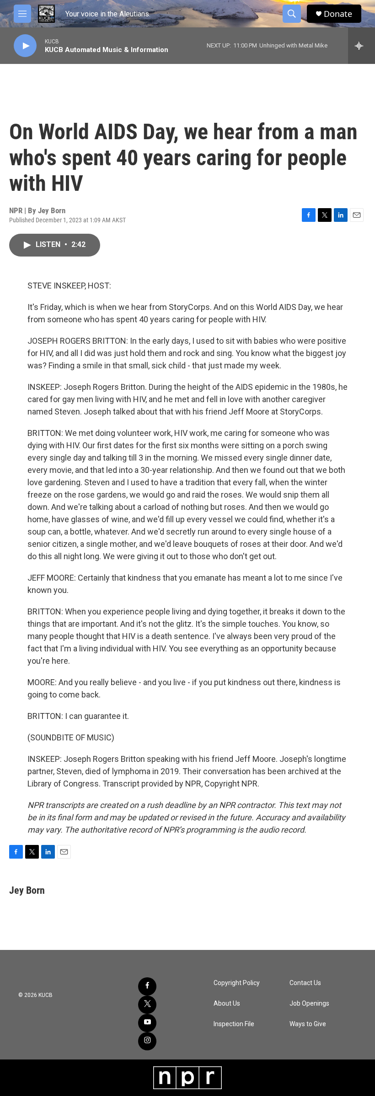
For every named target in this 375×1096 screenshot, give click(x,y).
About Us (227, 1003)
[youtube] (147, 1023)
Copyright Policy (237, 983)
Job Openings (309, 1003)
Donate (338, 14)
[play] (25, 46)
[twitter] (147, 1005)
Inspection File (234, 1024)
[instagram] (147, 1041)
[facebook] (147, 986)
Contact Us (305, 983)
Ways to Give (307, 1024)
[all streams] (361, 45)
